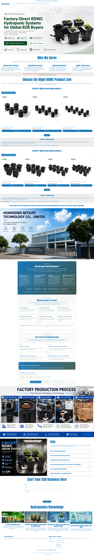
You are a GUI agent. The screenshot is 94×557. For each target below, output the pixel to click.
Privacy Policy (47, 552)
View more (47, 135)
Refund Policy (41, 552)
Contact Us (50, 540)
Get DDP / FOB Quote (47, 381)
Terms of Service (52, 552)
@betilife (60, 544)
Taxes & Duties (58, 552)
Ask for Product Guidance (58, 381)
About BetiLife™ (51, 538)
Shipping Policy (35, 552)
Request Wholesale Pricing (35, 381)
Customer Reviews (52, 541)
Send (47, 501)
